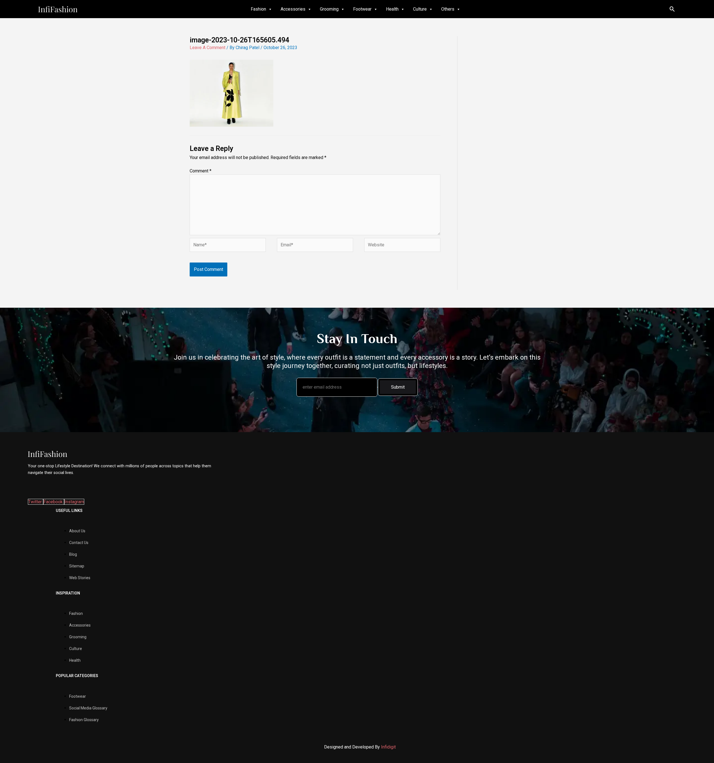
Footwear (362, 9)
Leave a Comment (207, 47)
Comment (200, 171)
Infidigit (388, 747)
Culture (420, 9)
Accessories (293, 9)
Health (392, 9)
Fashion (258, 9)
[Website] (402, 246)
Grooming (329, 9)
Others (447, 9)
